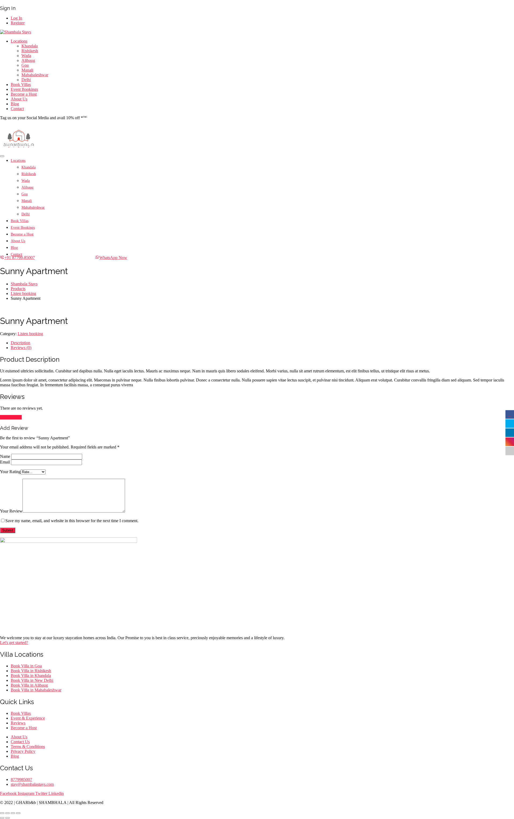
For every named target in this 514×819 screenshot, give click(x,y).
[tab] (262, 343)
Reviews (18, 723)
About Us (19, 99)
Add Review (11, 417)
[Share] (7, 813)
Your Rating (10, 471)
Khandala (29, 46)
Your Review (11, 511)
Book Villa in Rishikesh (31, 670)
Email (5, 462)
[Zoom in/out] (18, 813)
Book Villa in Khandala (31, 675)
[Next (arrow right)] (7, 818)
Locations (19, 41)
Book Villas (21, 84)
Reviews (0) (21, 347)
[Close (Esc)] (2, 813)
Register (18, 23)
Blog (15, 104)
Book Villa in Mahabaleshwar (36, 690)
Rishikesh (29, 50)
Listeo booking (30, 333)
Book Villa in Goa (26, 666)
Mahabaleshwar (34, 75)
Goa (25, 65)
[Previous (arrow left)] (2, 818)
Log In (16, 18)
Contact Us (20, 741)
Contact (17, 108)
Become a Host (24, 94)
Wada (26, 55)
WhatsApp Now (113, 257)
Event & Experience (28, 718)
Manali (27, 70)
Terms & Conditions (28, 746)
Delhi (26, 79)
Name (5, 456)
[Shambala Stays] (15, 32)
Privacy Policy (23, 751)
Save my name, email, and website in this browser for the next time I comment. (71, 520)
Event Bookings (24, 89)
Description (20, 343)
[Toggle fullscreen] (13, 813)
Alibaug (28, 60)
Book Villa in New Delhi (32, 680)
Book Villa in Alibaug (29, 685)
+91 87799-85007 (19, 257)
